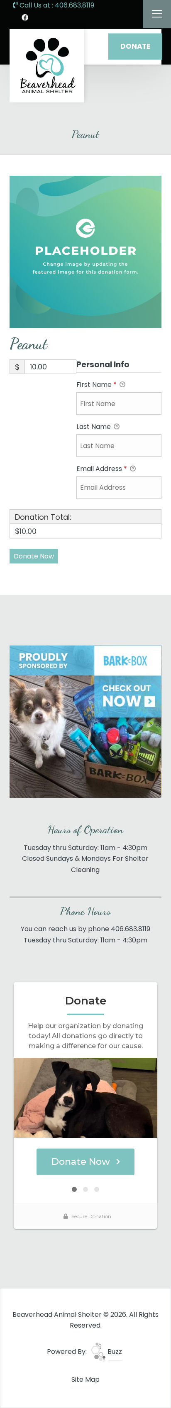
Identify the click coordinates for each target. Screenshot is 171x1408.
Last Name (94, 426)
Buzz (114, 1351)
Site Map (85, 1379)
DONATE (135, 46)
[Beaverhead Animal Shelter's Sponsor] (85, 721)
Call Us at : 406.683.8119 (56, 5)
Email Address (101, 468)
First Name (96, 384)
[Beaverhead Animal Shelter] (47, 65)
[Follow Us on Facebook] (25, 17)
